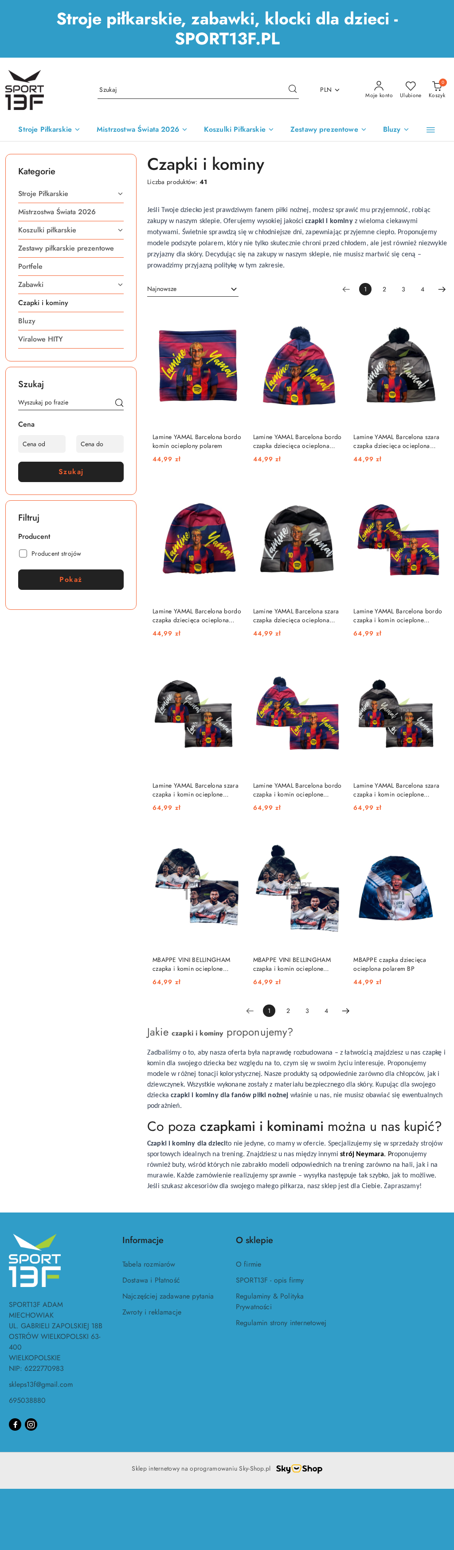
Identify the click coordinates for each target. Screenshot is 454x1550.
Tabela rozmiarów (149, 1264)
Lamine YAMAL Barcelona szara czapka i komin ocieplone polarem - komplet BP (196, 790)
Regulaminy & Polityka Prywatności (270, 1301)
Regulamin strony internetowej (281, 1323)
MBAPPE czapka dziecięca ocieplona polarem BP (389, 964)
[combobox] (193, 289)
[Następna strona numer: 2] (442, 289)
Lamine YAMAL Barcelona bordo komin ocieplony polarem (197, 441)
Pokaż (70, 579)
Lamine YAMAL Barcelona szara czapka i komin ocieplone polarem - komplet (396, 790)
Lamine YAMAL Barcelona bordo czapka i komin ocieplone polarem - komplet (297, 790)
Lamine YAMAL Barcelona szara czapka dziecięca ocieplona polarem (396, 441)
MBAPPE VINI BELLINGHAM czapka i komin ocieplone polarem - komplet (292, 964)
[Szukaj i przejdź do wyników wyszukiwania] (292, 90)
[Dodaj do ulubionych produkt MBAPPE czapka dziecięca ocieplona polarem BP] (433, 838)
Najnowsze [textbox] (161, 288)
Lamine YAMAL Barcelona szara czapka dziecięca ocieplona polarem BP (296, 615)
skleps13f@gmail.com (41, 1384)
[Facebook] (15, 1424)
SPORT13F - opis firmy (270, 1280)
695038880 (27, 1400)
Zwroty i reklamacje (151, 1312)
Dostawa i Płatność (151, 1280)
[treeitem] (71, 194)
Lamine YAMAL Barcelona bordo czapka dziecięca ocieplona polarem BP (197, 615)
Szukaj (71, 472)
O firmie (248, 1264)
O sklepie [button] (254, 1240)
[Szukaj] (119, 404)
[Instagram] (31, 1424)
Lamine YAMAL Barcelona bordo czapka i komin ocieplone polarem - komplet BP (397, 615)
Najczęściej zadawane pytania (168, 1296)
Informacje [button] (143, 1240)
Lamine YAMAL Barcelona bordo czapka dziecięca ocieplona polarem (297, 441)
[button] (430, 130)
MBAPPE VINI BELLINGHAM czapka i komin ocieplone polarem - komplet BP (191, 964)
